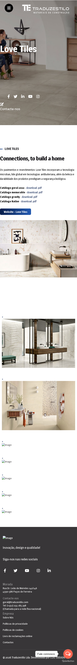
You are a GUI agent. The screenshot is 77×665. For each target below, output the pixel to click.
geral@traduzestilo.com (15, 602)
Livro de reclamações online (17, 636)
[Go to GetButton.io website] (68, 661)
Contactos (8, 642)
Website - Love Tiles (15, 211)
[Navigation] (9, 8)
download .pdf (34, 187)
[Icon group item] (10, 96)
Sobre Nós (8, 617)
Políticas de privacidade (15, 623)
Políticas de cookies (13, 629)
